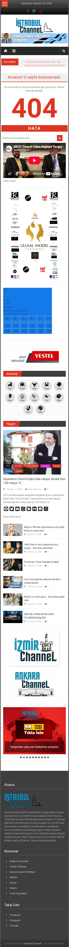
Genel (7, 466)
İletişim (13, 888)
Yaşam (19, 471)
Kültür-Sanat (31, 466)
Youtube (14, 925)
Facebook (15, 915)
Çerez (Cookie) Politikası (22, 872)
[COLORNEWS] (22, 799)
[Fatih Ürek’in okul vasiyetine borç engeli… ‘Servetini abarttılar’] (12, 547)
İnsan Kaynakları (18, 893)
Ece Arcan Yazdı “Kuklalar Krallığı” (41, 562)
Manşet (56, 466)
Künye (13, 882)
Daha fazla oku (11, 516)
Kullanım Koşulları (19, 861)
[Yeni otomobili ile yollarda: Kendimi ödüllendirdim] (12, 582)
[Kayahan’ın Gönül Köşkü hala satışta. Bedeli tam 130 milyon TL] (32, 452)
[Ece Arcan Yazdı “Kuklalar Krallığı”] (12, 564)
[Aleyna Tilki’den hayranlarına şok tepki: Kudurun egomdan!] (12, 529)
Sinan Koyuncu (34, 489)
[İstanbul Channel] (5, 51)
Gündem (18, 466)
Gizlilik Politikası (18, 866)
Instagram (15, 920)
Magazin (45, 466)
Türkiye (8, 471)
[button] (34, 730)
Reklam (14, 877)
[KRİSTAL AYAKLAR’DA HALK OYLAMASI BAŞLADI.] (12, 616)
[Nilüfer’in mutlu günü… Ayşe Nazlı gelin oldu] (12, 599)
